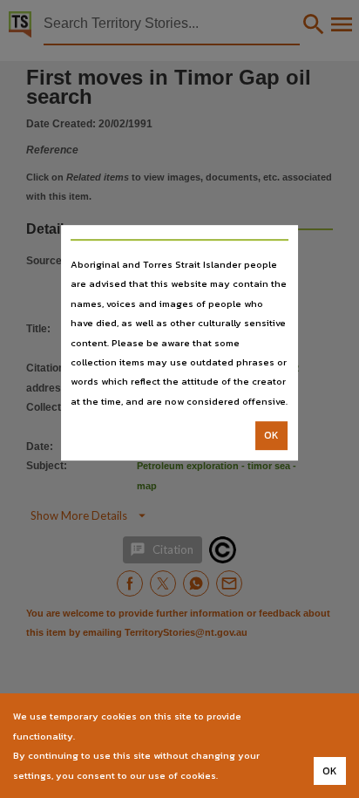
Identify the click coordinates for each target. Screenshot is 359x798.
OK (271, 435)
